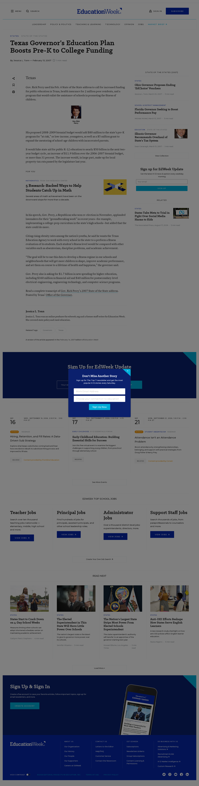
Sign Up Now (99, 407)
